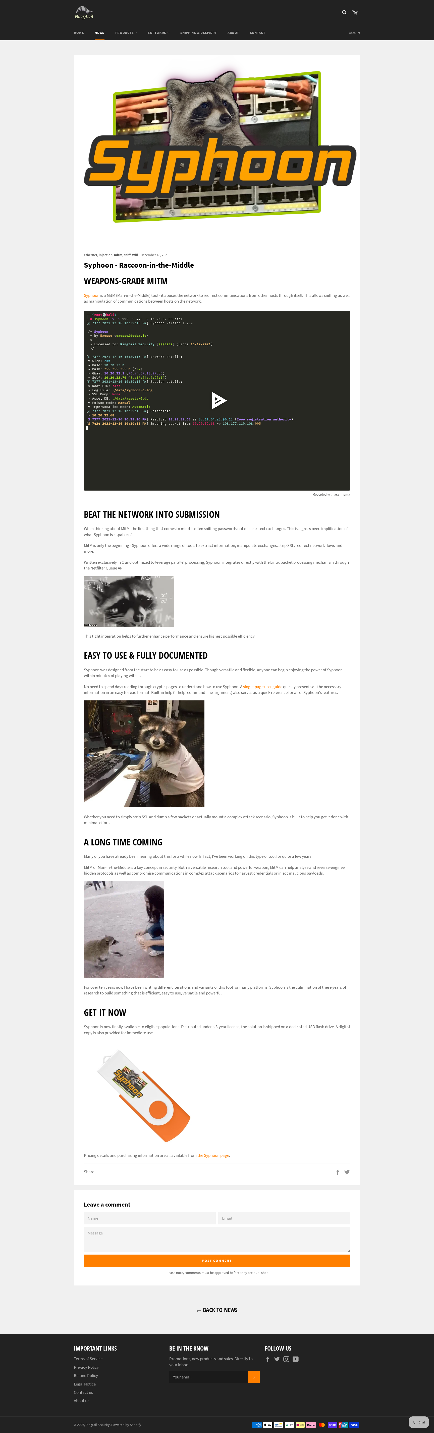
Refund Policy (86, 1375)
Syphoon (91, 295)
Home (79, 32)
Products (125, 32)
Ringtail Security (98, 1425)
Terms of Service (88, 1358)
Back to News (219, 1310)
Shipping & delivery (198, 32)
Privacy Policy (86, 1367)
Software (157, 32)
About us (81, 1400)
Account (354, 33)
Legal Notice (85, 1384)
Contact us (83, 1392)
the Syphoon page (213, 1155)
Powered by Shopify (126, 1425)
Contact (257, 32)
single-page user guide (262, 686)
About (233, 32)
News (99, 32)
